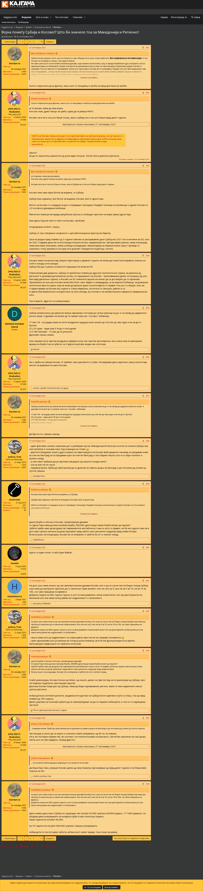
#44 (147, 718)
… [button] (37, 41)
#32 (147, 92)
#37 (147, 396)
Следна (49, 41)
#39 (147, 484)
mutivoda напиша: (39, 656)
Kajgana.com (10, 17)
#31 (147, 47)
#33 (147, 165)
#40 (147, 547)
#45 (147, 784)
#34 (147, 255)
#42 (147, 611)
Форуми (26, 17)
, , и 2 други (50, 710)
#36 (147, 357)
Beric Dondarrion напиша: (42, 53)
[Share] (143, 47)
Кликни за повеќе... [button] (89, 77)
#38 (147, 441)
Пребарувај (23, 22)
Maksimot (8, 36)
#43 (147, 650)
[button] (51, 17)
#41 (147, 580)
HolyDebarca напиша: (41, 617)
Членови (77, 17)
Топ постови (61, 17)
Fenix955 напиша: (39, 401)
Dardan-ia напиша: (39, 98)
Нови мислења (8, 22)
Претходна (10, 41)
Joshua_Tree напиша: (40, 723)
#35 (147, 308)
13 (41, 41)
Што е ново (42, 17)
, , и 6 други (51, 388)
